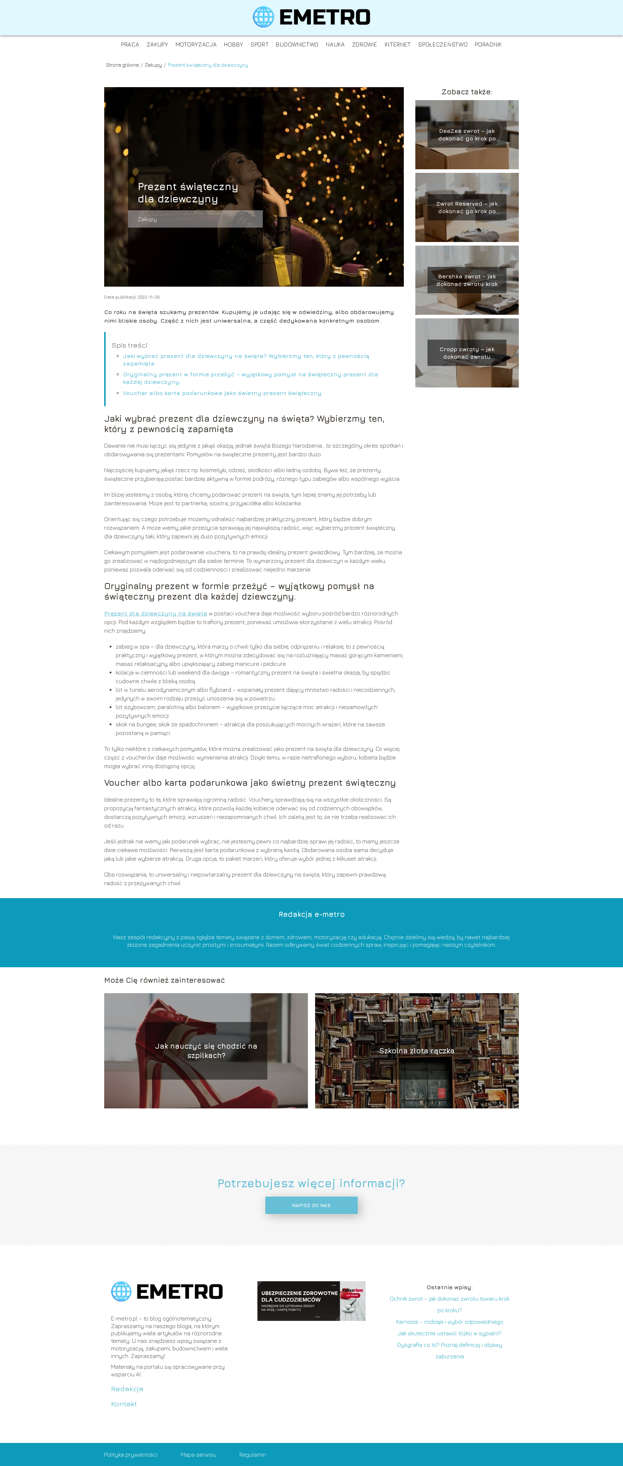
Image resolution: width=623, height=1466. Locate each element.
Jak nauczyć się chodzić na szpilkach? (206, 1050)
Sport (260, 44)
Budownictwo (297, 44)
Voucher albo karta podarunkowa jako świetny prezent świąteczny (222, 393)
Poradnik (488, 44)
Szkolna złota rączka (417, 1050)
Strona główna (123, 65)
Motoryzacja (196, 44)
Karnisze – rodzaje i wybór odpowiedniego (449, 1321)
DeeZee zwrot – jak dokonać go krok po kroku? (467, 134)
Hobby (233, 44)
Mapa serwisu (198, 1454)
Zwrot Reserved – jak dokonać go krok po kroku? (467, 207)
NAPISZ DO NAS (311, 1205)
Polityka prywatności (131, 1454)
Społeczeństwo (443, 44)
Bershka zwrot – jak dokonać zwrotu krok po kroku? (467, 280)
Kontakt (124, 1403)
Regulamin (252, 1454)
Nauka (335, 44)
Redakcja (127, 1388)
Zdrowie (364, 44)
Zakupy (157, 44)
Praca (130, 44)
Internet (398, 44)
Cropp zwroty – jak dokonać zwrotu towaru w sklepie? (466, 353)
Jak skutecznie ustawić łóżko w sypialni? (450, 1333)
